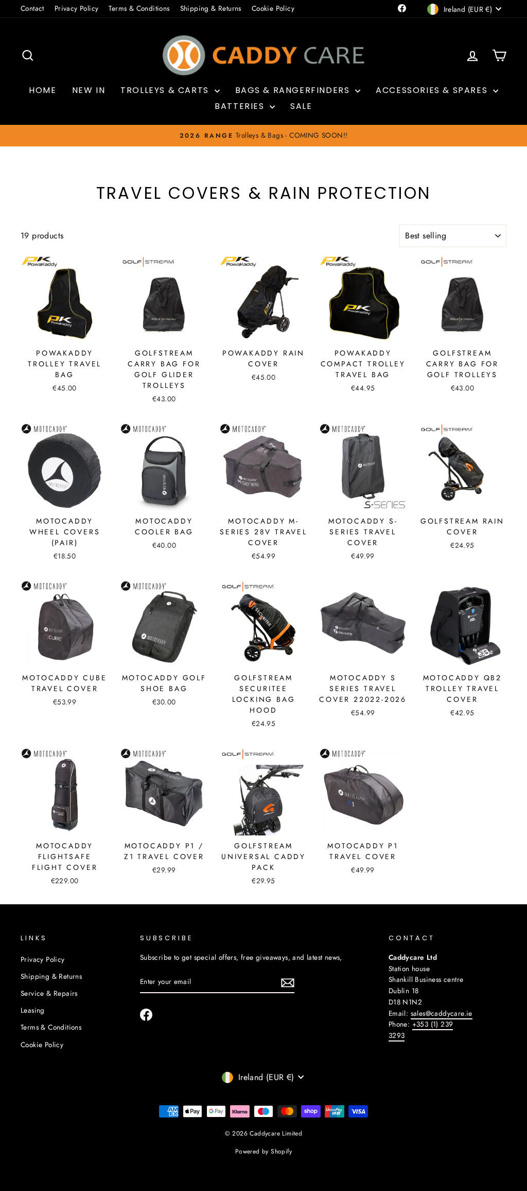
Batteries (241, 106)
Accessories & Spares (433, 90)
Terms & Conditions (139, 8)
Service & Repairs (49, 993)
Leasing (33, 1010)
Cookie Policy (273, 8)
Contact (32, 8)
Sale (301, 106)
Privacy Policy (77, 8)
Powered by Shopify (263, 1151)
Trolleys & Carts (166, 90)
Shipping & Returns (210, 8)
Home (42, 90)
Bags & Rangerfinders (294, 90)
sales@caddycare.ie (441, 1013)
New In (89, 90)
